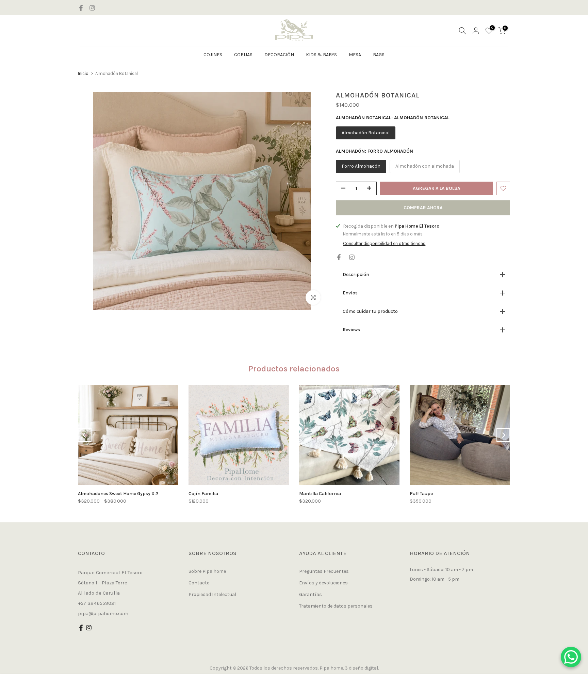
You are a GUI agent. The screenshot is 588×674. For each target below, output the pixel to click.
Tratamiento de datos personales (336, 606)
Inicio (83, 73)
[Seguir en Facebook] (81, 8)
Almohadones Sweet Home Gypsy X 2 (118, 493)
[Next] (503, 435)
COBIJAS (243, 55)
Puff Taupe (421, 493)
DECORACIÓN (279, 55)
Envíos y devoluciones (323, 583)
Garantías (310, 594)
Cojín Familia (203, 493)
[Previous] (85, 435)
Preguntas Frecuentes (324, 571)
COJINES (212, 55)
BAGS (379, 55)
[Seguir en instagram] (92, 8)
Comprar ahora (423, 208)
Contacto (199, 583)
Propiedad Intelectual (212, 594)
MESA (355, 55)
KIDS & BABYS (321, 55)
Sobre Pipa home (207, 571)
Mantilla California (320, 493)
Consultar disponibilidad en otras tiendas (384, 243)
